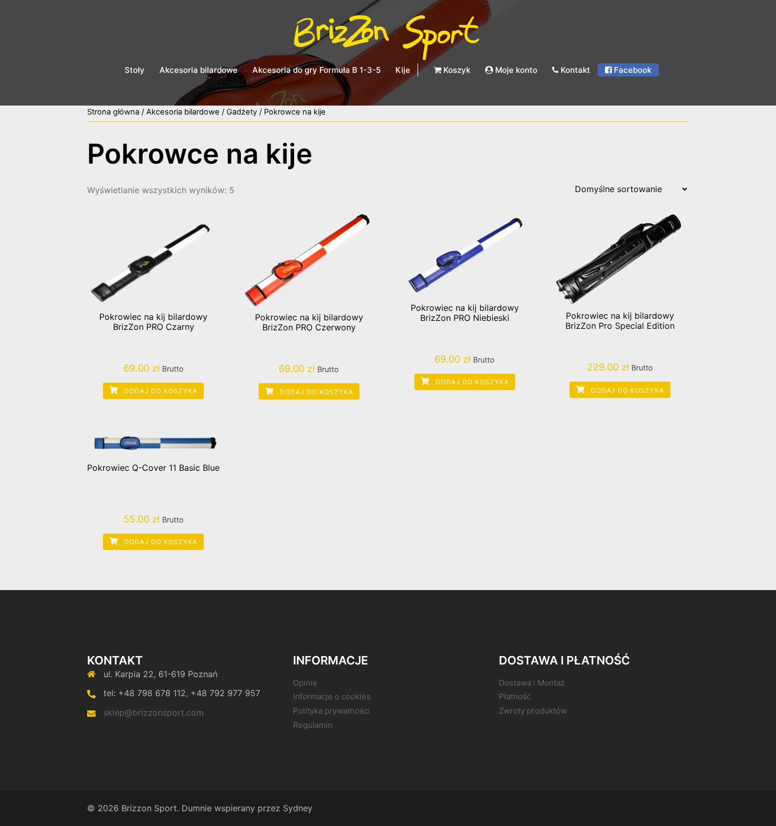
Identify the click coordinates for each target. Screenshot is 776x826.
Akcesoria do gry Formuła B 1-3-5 (316, 70)
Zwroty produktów (533, 711)
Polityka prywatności (331, 711)
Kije (402, 70)
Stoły (135, 70)
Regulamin (313, 725)
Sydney (298, 808)
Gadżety (241, 112)
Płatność (515, 696)
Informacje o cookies (332, 696)
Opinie (305, 683)
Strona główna (113, 112)
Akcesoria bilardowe (198, 70)
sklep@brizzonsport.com (153, 712)
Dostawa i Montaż (532, 683)
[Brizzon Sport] (387, 36)
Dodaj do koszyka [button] (159, 391)
